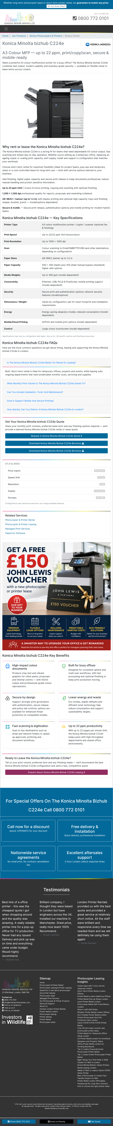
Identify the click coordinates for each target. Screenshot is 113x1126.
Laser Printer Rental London (88, 1002)
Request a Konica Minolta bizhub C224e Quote (56, 435)
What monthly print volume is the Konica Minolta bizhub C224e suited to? (46, 383)
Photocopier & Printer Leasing (20, 524)
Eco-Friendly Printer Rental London (92, 1015)
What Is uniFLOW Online (87, 1009)
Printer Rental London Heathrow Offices (94, 996)
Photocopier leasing (48, 1014)
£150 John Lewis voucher (23, 1104)
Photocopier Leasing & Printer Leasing (56, 988)
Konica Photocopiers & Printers (46, 35)
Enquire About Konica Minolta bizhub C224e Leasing (56, 772)
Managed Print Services (17, 528)
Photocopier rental (47, 1022)
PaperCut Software (15, 533)
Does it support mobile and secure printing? (30, 400)
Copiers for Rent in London (88, 1062)
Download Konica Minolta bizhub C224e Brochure (55, 443)
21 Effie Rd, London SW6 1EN (81, 1106)
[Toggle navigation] (6, 29)
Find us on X (9, 1008)
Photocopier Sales (47, 996)
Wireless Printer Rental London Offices (93, 1012)
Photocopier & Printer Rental (20, 520)
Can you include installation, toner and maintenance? (35, 392)
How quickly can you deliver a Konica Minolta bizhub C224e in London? (45, 409)
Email (57, 1121)
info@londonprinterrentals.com (17, 1002)
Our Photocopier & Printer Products (54, 1001)
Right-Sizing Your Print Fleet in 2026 (92, 1060)
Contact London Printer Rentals (53, 1009)
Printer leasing (46, 1017)
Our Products (19, 35)
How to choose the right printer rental (93, 1086)
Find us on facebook (12, 1005)
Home (5, 35)
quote (95, 1121)
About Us (44, 1006)
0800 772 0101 (93, 18)
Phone (19, 1121)
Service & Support (47, 1004)
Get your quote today (56, 6)
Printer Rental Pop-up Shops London (92, 999)
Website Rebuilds (50, 1108)
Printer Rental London (49, 1012)
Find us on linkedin (12, 1010)
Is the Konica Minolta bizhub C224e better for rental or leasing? (41, 362)
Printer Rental (45, 1019)
